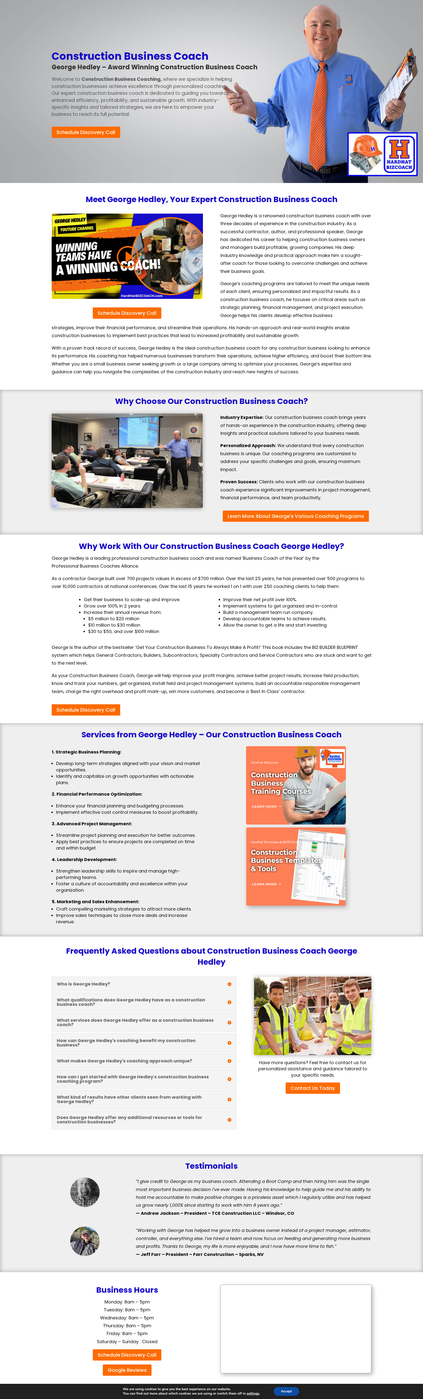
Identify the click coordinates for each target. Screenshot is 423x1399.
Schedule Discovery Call (86, 132)
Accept (286, 1391)
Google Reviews (127, 1370)
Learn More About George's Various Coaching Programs (296, 516)
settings (253, 1393)
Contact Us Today (313, 1088)
